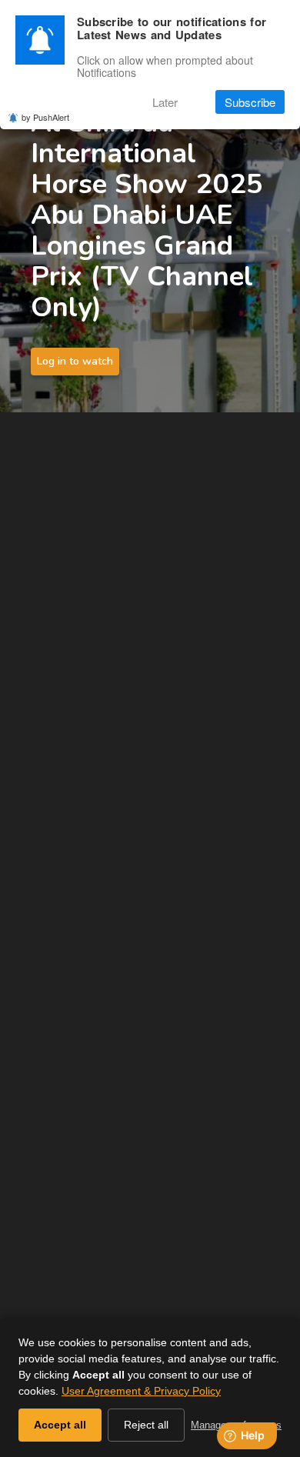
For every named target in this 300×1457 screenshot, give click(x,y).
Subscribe (250, 102)
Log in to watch (75, 361)
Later (165, 102)
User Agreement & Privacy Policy (141, 1391)
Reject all (146, 1425)
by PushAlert (45, 117)
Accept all (60, 1425)
